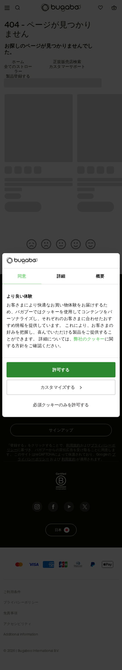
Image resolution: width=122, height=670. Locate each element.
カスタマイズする (58, 387)
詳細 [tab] (61, 275)
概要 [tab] (100, 275)
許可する (61, 369)
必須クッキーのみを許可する (61, 404)
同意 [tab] (22, 275)
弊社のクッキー (89, 338)
